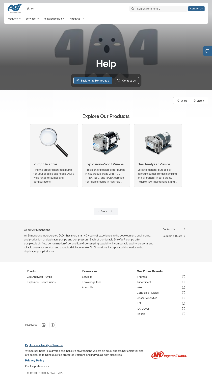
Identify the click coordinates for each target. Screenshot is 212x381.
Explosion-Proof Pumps (41, 282)
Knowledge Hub (91, 282)
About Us (87, 287)
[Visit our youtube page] (53, 325)
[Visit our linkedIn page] (44, 325)
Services (87, 276)
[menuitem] (14, 18)
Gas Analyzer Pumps (39, 276)
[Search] (132, 9)
